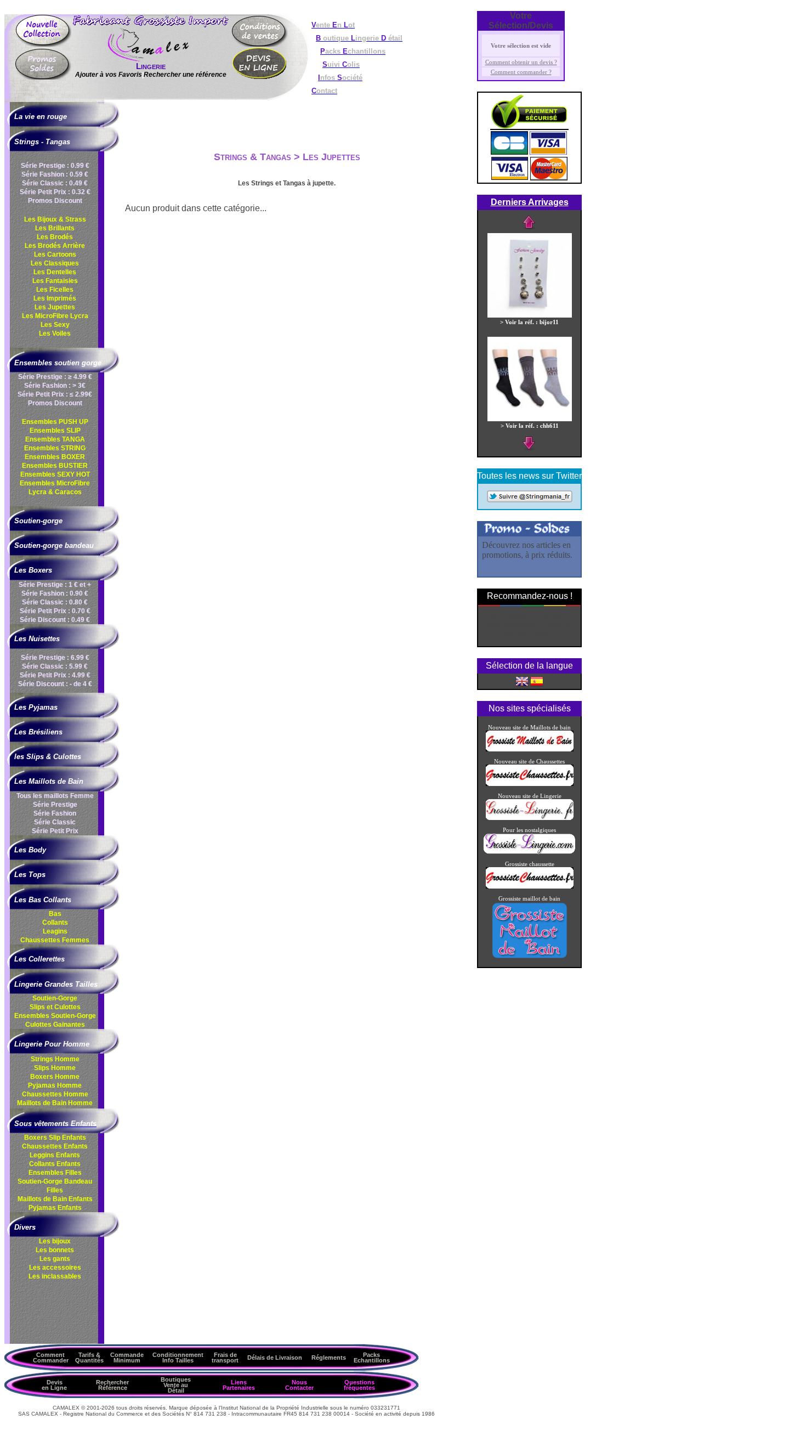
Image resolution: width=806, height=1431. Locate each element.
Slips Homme (55, 1068)
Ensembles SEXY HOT (55, 474)
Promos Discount (55, 201)
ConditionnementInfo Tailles (177, 1357)
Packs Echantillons (372, 1357)
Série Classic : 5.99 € (55, 666)
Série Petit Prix (55, 831)
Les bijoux (55, 1241)
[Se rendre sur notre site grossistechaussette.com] (530, 886)
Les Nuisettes (37, 639)
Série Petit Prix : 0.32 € (55, 192)
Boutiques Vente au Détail (176, 1385)
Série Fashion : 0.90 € (54, 593)
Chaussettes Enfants (55, 1146)
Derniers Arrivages (530, 202)
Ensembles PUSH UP (55, 422)
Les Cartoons (55, 254)
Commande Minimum (127, 1357)
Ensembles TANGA (55, 439)
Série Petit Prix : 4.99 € (55, 675)
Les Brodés (55, 237)
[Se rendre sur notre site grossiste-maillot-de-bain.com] (529, 957)
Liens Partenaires (239, 1385)
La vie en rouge (40, 116)
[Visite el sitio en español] (536, 680)
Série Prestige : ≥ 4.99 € (55, 377)
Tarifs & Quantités (89, 1357)
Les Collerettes (39, 959)
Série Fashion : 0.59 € (54, 174)
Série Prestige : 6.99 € (55, 657)
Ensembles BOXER (55, 457)
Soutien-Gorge (54, 998)
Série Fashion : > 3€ (55, 385)
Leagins (55, 931)
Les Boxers (33, 570)
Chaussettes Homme (55, 1094)
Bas (55, 914)
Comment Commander (51, 1357)
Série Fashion (54, 813)
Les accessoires (55, 1267)
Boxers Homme (55, 1077)
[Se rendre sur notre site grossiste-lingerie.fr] (530, 818)
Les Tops (30, 874)
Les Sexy (55, 325)
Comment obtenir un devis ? (521, 62)
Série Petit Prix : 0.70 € (55, 611)
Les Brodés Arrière (55, 246)
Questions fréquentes (359, 1385)
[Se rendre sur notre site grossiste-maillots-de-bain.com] (530, 749)
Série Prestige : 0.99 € (55, 165)
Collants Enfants (55, 1164)
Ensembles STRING (55, 448)
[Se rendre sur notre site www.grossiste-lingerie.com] (529, 852)
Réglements (328, 1357)
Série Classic (55, 822)
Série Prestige (55, 804)
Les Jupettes (55, 307)
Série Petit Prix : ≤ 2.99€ (55, 394)
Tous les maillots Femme (55, 796)
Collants (55, 922)
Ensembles (55, 1016)
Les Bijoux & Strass (55, 219)
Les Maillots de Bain (48, 781)
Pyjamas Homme (55, 1085)
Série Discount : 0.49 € (55, 620)
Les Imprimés (54, 298)
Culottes (55, 1024)
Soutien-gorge (38, 521)
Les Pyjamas (36, 707)
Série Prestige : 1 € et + (55, 585)
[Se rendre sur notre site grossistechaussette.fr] (530, 783)
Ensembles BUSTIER (55, 466)
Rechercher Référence (112, 1385)
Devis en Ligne (54, 1385)
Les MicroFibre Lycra (55, 316)
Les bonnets (55, 1250)
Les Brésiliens (38, 732)
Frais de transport (225, 1357)
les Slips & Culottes (47, 757)
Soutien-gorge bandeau (54, 545)
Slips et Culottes (55, 1007)
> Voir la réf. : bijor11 (529, 322)
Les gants (54, 1259)
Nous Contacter (299, 1385)
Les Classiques (55, 263)
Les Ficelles (54, 289)
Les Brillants (55, 228)
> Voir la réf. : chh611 (530, 425)
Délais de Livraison (274, 1357)
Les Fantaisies (55, 281)
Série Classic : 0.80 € (55, 602)
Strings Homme (55, 1059)
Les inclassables (55, 1276)
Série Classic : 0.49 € (55, 183)
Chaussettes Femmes (54, 940)
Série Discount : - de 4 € (55, 684)
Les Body (30, 850)
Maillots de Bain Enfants (55, 1199)
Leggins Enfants (55, 1155)
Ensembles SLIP (55, 430)
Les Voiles (55, 333)
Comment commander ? (521, 72)
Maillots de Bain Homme (55, 1103)
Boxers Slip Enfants (55, 1137)
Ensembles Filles (55, 1173)
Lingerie (151, 66)
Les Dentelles (54, 272)
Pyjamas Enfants (55, 1208)
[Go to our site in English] (522, 680)
